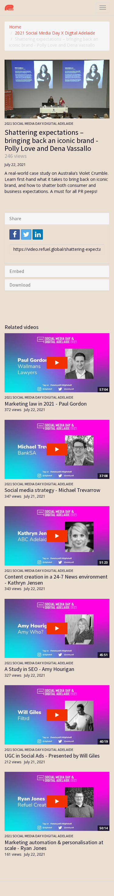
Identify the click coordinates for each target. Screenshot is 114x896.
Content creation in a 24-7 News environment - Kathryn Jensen (56, 579)
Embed (16, 271)
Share (15, 218)
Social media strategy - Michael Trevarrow (52, 489)
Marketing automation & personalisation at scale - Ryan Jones (54, 845)
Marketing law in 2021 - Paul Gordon (46, 403)
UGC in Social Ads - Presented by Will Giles (52, 755)
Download (19, 285)
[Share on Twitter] (26, 234)
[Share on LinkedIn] (38, 234)
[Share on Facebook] (14, 234)
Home (15, 27)
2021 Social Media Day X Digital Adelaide (55, 33)
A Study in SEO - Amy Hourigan (39, 668)
